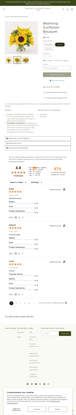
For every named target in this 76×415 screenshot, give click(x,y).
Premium (48, 49)
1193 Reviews (20, 176)
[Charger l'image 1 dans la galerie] (8, 60)
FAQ (30, 332)
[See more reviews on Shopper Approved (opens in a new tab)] (22, 218)
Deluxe (60, 44)
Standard (48, 44)
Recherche (20, 332)
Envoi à (47, 64)
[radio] (38, 167)
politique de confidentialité (34, 355)
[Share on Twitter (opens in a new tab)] (19, 217)
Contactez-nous (33, 338)
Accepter (37, 409)
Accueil (7, 16)
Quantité (46, 53)
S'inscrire (65, 334)
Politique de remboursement (34, 361)
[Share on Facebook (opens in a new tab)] (16, 218)
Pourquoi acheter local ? (33, 346)
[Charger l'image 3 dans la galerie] (25, 60)
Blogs (19, 337)
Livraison (48, 61)
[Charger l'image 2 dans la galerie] (17, 60)
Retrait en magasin (62, 61)
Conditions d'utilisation (33, 375)
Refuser (57, 409)
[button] (4, 9)
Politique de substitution (33, 368)
